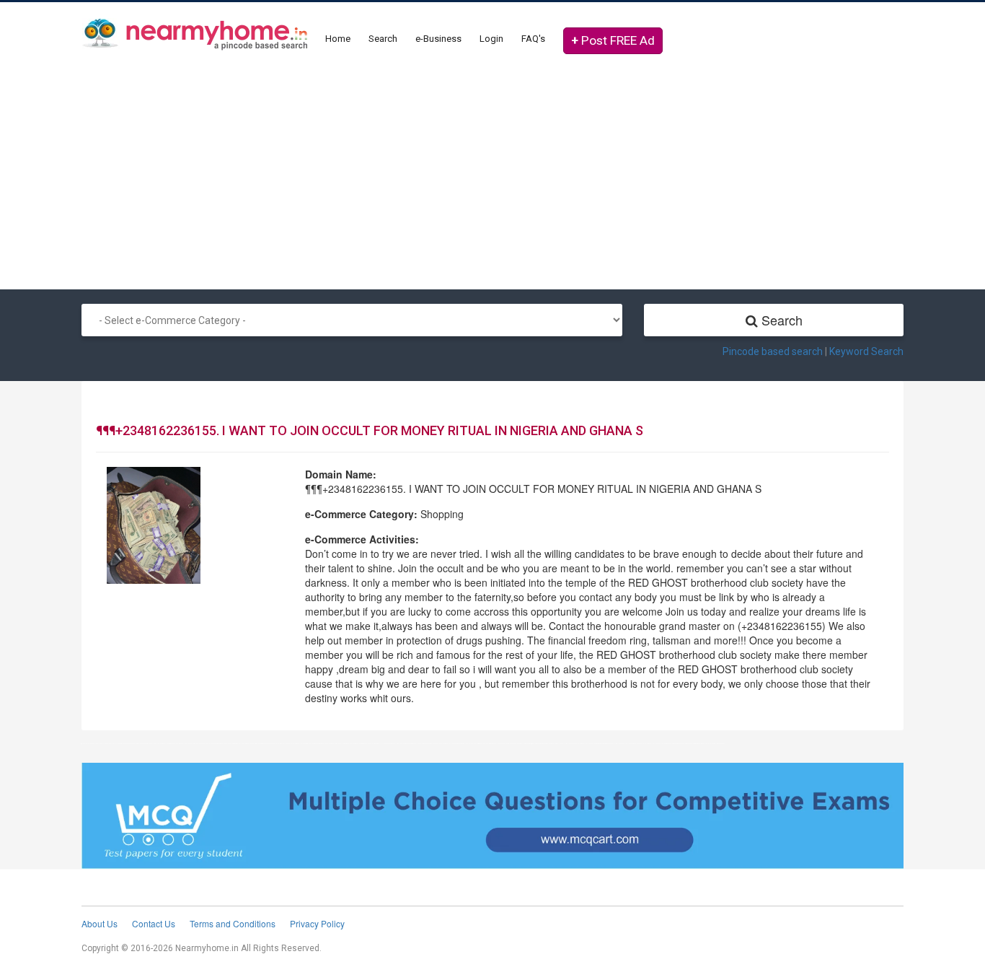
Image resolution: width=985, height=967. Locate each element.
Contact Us (153, 923)
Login (491, 38)
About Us (99, 923)
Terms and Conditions (232, 923)
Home (337, 38)
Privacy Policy (317, 923)
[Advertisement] (492, 174)
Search (382, 38)
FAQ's (533, 38)
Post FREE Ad (613, 40)
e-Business (438, 38)
